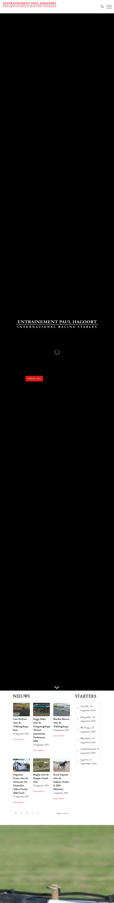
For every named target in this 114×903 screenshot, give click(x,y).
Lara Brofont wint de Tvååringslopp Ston (20, 724)
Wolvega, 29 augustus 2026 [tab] (87, 729)
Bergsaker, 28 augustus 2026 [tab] (87, 719)
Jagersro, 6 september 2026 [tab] (88, 761)
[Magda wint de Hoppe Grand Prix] (41, 765)
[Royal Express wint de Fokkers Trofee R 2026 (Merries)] (61, 765)
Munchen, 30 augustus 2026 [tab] (87, 740)
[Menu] (108, 6)
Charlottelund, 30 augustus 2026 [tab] (89, 751)
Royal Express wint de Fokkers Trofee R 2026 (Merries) (61, 782)
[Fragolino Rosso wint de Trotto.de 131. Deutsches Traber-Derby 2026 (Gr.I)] (21, 765)
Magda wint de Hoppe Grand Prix (41, 778)
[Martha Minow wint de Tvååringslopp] (61, 709)
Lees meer (18, 739)
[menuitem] (101, 6)
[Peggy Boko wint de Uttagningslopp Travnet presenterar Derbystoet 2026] (41, 709)
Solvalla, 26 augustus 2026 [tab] (87, 708)
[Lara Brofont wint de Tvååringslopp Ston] (21, 709)
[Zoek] (101, 6)
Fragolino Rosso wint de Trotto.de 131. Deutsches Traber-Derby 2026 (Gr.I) (20, 783)
